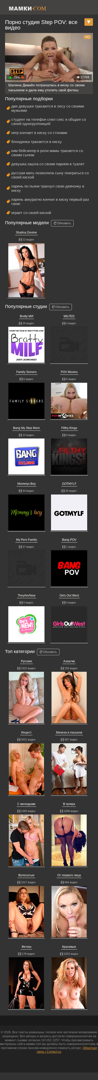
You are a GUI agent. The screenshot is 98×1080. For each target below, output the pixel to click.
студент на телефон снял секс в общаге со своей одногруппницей (48, 121)
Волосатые (26, 875)
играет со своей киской (31, 212)
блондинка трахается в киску (36, 142)
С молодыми (26, 804)
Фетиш (26, 946)
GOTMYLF (69, 484)
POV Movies (69, 372)
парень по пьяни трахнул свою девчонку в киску (47, 188)
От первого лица (69, 875)
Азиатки (69, 661)
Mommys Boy (26, 484)
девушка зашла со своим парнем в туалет (47, 164)
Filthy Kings (69, 428)
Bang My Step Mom (26, 428)
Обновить (63, 223)
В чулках (69, 804)
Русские (26, 661)
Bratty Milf (26, 316)
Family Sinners (26, 372)
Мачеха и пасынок (69, 732)
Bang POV (69, 540)
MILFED (69, 316)
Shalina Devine (26, 232)
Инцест (26, 732)
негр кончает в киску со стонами (39, 132)
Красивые (69, 946)
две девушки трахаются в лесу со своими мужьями (47, 108)
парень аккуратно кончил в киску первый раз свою (50, 201)
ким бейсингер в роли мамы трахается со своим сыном (47, 152)
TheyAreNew (26, 595)
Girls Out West (69, 595)
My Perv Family (26, 540)
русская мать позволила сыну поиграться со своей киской (50, 175)
